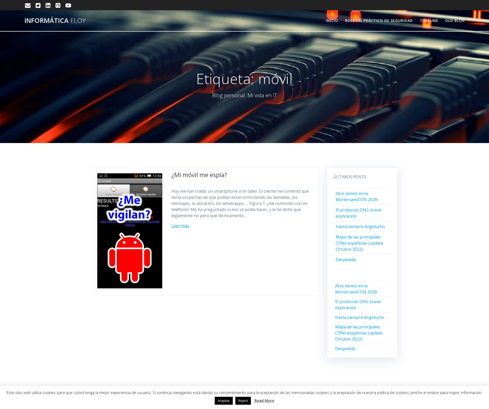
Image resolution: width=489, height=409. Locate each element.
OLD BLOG (455, 20)
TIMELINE (429, 20)
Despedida (346, 259)
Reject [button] (243, 400)
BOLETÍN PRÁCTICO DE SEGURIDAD (379, 20)
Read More (264, 400)
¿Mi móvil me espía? (199, 175)
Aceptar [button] (224, 400)
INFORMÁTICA (55, 20)
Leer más (180, 226)
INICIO (332, 20)
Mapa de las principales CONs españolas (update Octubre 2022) (359, 243)
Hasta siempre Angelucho (360, 226)
